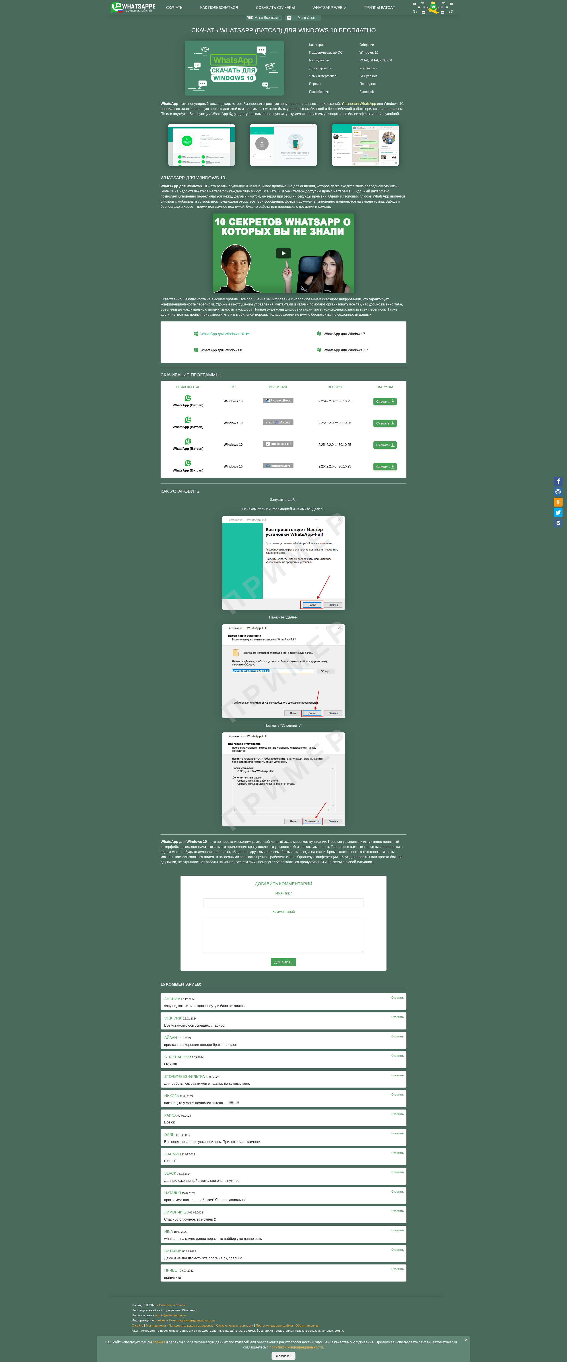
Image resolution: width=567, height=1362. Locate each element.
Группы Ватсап (379, 8)
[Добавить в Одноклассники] (558, 502)
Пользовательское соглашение (191, 1325)
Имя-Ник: (283, 893)
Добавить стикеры (275, 8)
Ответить (397, 997)
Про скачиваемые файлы (274, 1325)
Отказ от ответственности (234, 1325)
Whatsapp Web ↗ (330, 8)
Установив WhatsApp (359, 104)
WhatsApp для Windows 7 (344, 334)
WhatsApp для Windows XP (346, 350)
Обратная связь (306, 1325)
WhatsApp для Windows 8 (221, 350)
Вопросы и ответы (172, 1305)
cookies (160, 1320)
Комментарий (283, 912)
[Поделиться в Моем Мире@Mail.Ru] (558, 491)
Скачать (174, 8)
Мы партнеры (156, 1325)
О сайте (137, 1325)
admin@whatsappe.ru (170, 1315)
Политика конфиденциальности (192, 1320)
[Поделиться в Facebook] (558, 481)
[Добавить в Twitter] (558, 512)
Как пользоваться (219, 8)
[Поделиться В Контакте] (558, 522)
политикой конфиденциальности (296, 1347)
